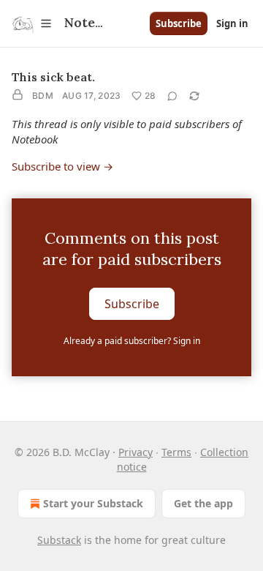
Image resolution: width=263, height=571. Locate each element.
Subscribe (179, 23)
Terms (176, 452)
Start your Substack (93, 503)
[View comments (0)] (172, 96)
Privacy (135, 452)
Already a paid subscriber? (132, 341)
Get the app (203, 503)
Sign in (232, 23)
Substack (59, 540)
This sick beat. (53, 77)
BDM (42, 95)
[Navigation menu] (32, 23)
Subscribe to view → (62, 166)
